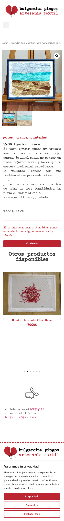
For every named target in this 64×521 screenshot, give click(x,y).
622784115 (37, 409)
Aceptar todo (32, 496)
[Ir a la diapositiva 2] (27, 371)
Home (5, 42)
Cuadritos (18, 42)
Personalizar (32, 505)
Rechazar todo (32, 513)
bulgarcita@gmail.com (21, 416)
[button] (6, 25)
